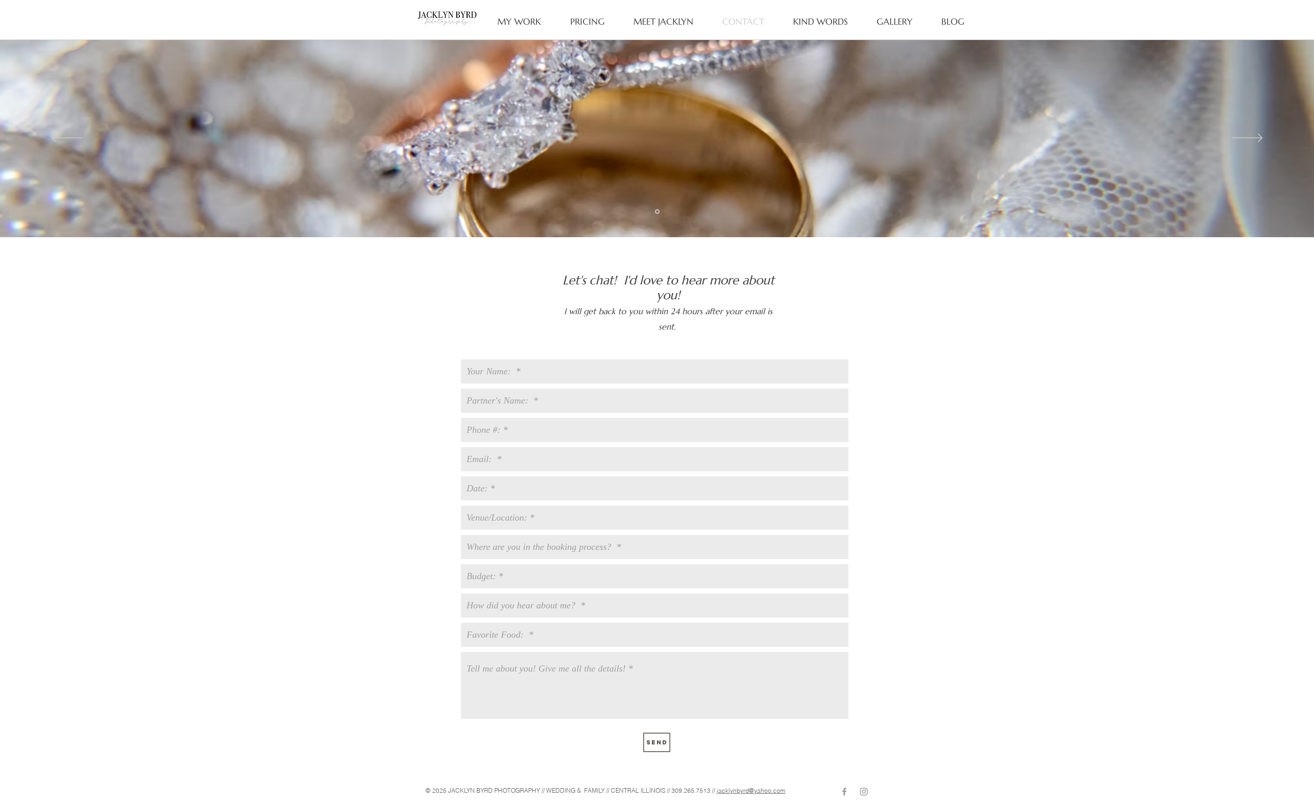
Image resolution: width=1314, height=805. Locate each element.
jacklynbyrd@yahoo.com (751, 790)
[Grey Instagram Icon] (864, 792)
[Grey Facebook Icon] (844, 792)
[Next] (1247, 138)
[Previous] (66, 138)
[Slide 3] (657, 211)
